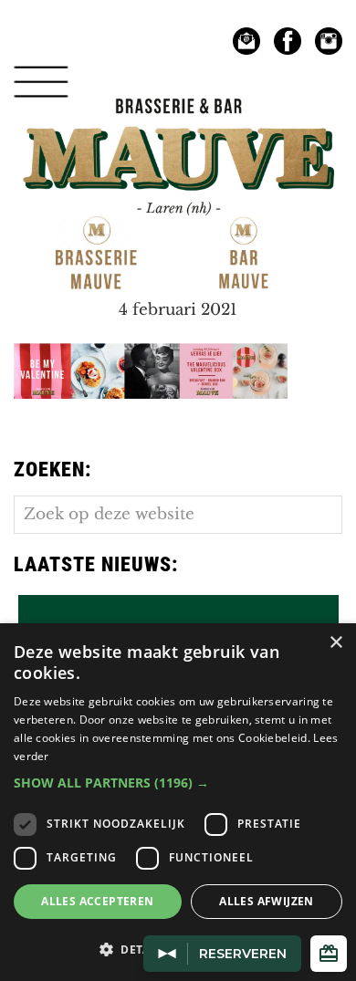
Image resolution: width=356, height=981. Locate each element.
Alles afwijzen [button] (266, 901)
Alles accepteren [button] (97, 901)
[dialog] (178, 802)
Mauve (178, 118)
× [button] (335, 643)
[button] (178, 782)
